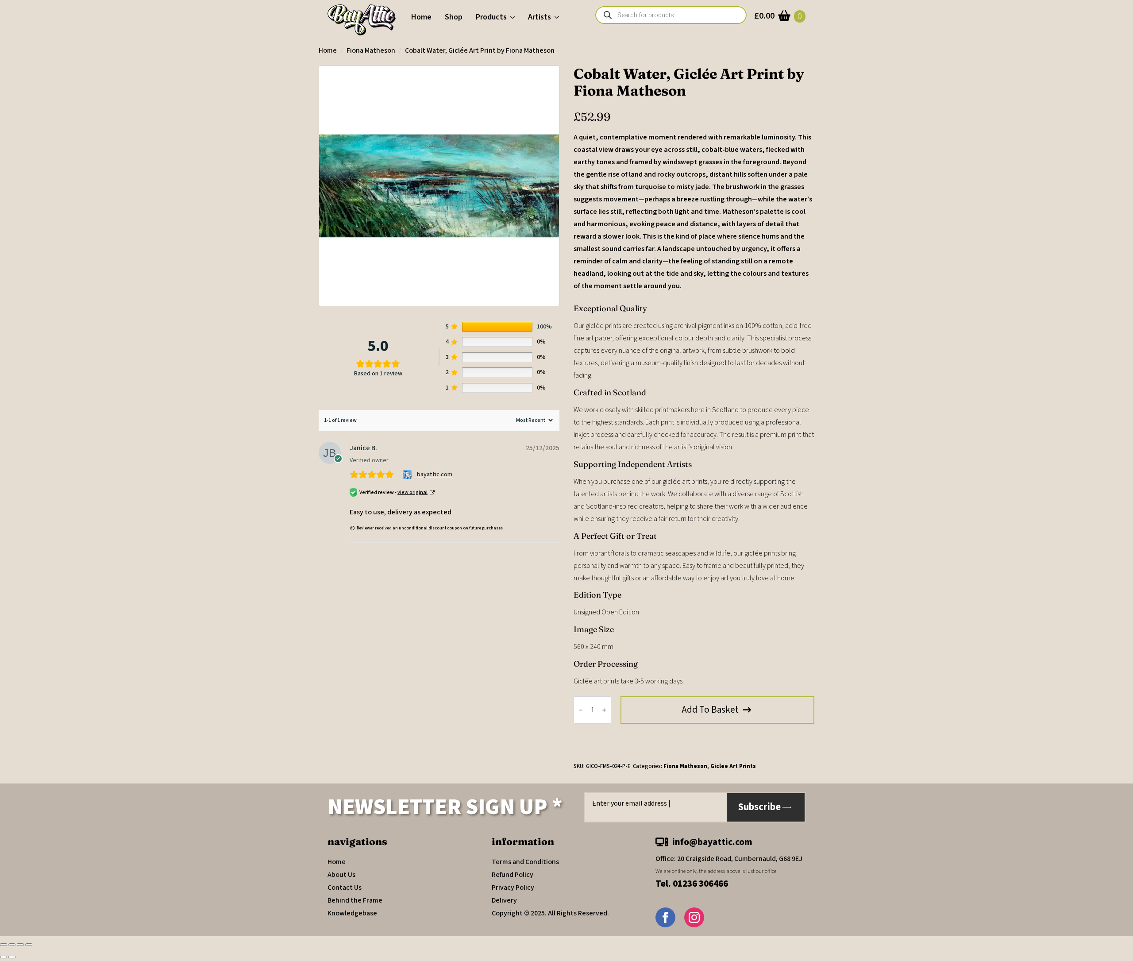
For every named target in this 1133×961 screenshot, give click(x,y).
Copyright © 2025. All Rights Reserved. (550, 913)
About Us (341, 875)
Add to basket (710, 709)
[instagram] (694, 917)
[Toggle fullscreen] (11, 944)
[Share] (20, 944)
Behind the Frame (355, 900)
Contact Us (345, 887)
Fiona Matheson (371, 50)
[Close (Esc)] (28, 944)
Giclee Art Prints (733, 766)
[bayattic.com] (408, 474)
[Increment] (604, 710)
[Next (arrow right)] (11, 957)
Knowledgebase (352, 913)
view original (412, 492)
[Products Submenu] (514, 17)
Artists (539, 17)
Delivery (504, 900)
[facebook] (665, 917)
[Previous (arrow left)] (3, 957)
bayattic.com (434, 474)
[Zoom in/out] (3, 944)
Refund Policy (512, 875)
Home (421, 17)
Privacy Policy (513, 887)
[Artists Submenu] (558, 17)
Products (491, 17)
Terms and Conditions (525, 862)
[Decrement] (581, 710)
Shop (453, 17)
